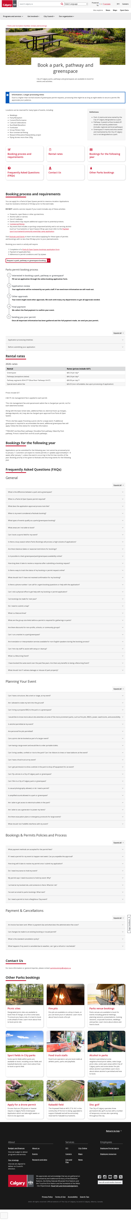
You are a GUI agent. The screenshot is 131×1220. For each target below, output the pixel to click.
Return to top (113, 1131)
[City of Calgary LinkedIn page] (115, 1177)
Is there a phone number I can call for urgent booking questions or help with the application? (44, 585)
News (108, 10)
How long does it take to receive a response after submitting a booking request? (39, 563)
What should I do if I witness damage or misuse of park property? (33, 670)
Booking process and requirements (19, 155)
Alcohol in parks (98, 1055)
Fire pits (53, 1008)
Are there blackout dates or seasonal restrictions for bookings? (32, 549)
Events (35, 1154)
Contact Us (55, 172)
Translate (106, 4)
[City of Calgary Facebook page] (99, 1177)
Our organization (66, 16)
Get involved (33, 16)
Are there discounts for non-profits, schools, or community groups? (34, 627)
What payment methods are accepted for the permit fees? (30, 849)
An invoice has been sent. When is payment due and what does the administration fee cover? (43, 925)
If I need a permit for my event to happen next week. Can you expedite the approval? (40, 856)
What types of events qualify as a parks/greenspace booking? (31, 520)
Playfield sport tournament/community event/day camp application (39, 230)
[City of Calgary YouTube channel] (110, 1177)
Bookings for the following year (104, 155)
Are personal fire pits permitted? (20, 731)
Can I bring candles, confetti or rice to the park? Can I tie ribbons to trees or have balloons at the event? (48, 752)
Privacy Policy (47, 1197)
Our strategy (13, 1160)
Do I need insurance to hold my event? (22, 871)
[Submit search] (62, 4)
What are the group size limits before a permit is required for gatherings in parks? (39, 620)
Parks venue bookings (101, 1008)
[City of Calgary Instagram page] (105, 1177)
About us (36, 1148)
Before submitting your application (21, 347)
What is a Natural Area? (17, 613)
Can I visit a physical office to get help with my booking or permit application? (37, 592)
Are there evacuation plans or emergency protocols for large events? (34, 817)
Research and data (39, 1160)
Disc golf (94, 1104)
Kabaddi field (56, 1104)
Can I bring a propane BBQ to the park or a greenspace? (29, 710)
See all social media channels (110, 1182)
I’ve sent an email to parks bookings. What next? (26, 892)
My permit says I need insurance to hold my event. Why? (29, 878)
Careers (125, 4)
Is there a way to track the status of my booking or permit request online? (36, 570)
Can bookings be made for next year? (22, 599)
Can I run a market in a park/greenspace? (24, 634)
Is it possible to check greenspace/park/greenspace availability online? (35, 556)
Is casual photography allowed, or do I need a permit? (28, 788)
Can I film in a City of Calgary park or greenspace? (27, 781)
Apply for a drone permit (22, 1104)
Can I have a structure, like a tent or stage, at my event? (29, 696)
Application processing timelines (20, 340)
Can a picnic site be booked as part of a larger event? (28, 738)
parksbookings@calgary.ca (60, 968)
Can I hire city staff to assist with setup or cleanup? (27, 649)
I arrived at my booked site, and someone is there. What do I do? (32, 885)
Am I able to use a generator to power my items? (26, 810)
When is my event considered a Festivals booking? (27, 513)
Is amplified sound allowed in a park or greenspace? (28, 795)
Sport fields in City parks (21, 1055)
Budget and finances (16, 1148)
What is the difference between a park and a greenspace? (30, 492)
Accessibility (73, 1197)
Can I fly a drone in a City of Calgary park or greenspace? (29, 774)
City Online (82, 1148)
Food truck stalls (58, 1055)
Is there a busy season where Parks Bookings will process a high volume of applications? (42, 542)
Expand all (117, 333)
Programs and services (12, 16)
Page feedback (129, 925)
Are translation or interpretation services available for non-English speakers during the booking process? (48, 641)
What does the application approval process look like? (28, 506)
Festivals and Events (17, 236)
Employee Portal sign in (109, 1148)
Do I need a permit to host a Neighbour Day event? (27, 899)
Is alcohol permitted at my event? (20, 724)
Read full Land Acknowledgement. (64, 1186)
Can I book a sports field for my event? (23, 535)
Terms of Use (60, 1197)
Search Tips (84, 1197)
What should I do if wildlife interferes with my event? (28, 824)
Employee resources (108, 1154)
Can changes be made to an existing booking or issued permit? (32, 932)
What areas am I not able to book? (21, 528)
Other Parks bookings (101, 172)
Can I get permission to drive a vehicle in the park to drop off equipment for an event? (41, 767)
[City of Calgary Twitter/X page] (121, 1177)
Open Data (124, 10)
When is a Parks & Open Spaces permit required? (26, 499)
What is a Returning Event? (18, 656)
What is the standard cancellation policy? (23, 939)
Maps (115, 10)
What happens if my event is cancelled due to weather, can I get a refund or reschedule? (41, 946)
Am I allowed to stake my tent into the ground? (26, 703)
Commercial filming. (17, 224)
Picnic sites (14, 1008)
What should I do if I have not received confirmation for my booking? (34, 577)
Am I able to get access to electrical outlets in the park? (29, 802)
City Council (48, 16)
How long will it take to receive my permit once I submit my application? (35, 863)
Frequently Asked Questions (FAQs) (24, 174)
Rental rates (56, 154)
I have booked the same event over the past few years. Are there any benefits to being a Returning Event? (48, 663)
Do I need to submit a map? (18, 606)
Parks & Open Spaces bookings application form (40, 249)
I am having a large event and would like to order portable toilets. (33, 745)
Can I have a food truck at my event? (22, 760)
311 (118, 4)
